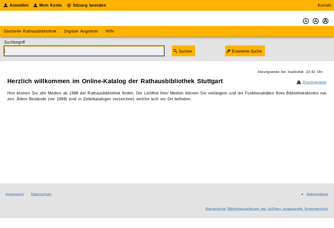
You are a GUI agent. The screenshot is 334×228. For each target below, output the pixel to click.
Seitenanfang (317, 194)
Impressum (15, 194)
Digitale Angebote (81, 31)
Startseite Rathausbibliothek (30, 31)
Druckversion (315, 82)
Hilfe (110, 31)
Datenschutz (41, 194)
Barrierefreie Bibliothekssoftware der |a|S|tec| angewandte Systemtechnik (267, 209)
